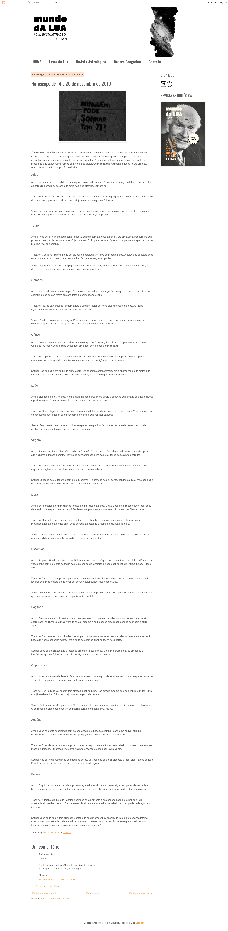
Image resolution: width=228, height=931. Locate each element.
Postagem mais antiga (141, 893)
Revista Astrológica (91, 61)
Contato (155, 61)
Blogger (140, 922)
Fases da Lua (58, 61)
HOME (37, 61)
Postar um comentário (47, 886)
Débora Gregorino (127, 61)
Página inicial (93, 893)
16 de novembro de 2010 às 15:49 (57, 879)
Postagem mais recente (44, 893)
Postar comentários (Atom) (54, 898)
